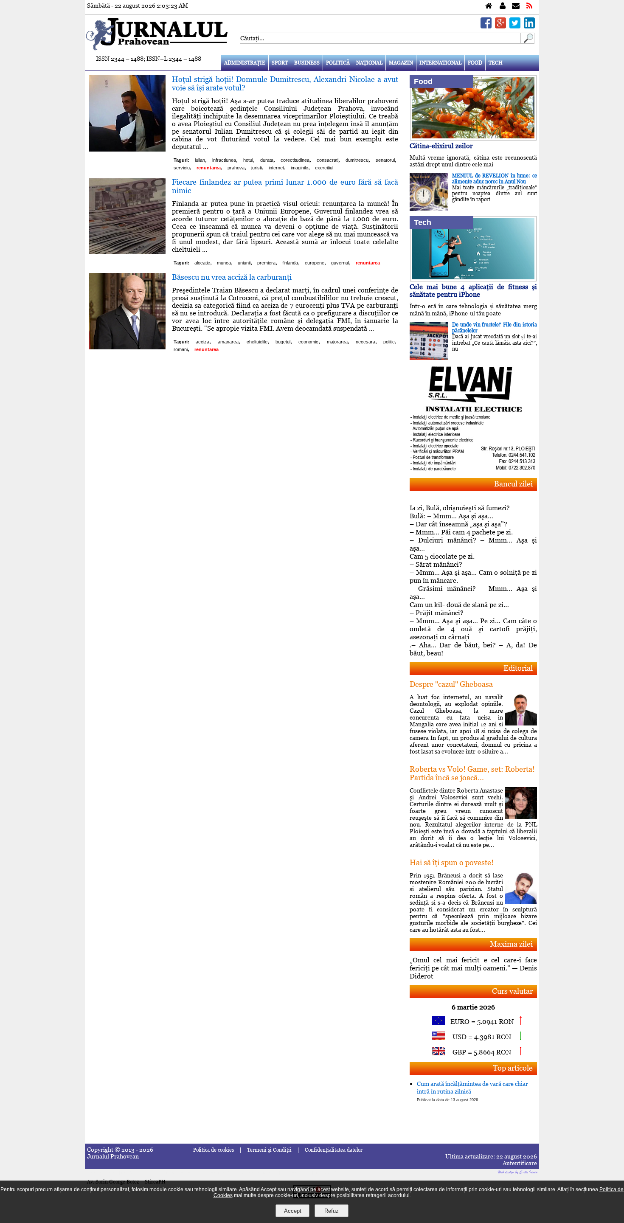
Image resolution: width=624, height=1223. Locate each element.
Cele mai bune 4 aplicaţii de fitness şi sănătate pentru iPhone (473, 290)
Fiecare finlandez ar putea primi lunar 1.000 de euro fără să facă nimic (285, 186)
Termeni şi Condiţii (269, 1150)
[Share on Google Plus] (500, 26)
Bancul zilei (513, 483)
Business (307, 63)
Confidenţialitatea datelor (334, 1150)
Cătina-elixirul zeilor (441, 146)
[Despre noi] (503, 6)
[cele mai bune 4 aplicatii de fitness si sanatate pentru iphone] (473, 279)
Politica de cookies (213, 1150)
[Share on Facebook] (486, 26)
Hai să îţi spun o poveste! (452, 862)
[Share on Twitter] (514, 26)
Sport (280, 63)
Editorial (518, 668)
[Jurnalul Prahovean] (488, 6)
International (440, 63)
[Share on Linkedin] (529, 26)
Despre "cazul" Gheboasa (451, 684)
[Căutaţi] (527, 41)
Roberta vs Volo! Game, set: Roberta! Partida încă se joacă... (472, 773)
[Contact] (516, 6)
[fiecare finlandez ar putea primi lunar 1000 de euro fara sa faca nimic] (127, 252)
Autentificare (520, 1163)
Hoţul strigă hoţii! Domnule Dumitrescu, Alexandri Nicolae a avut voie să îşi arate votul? (285, 83)
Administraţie (244, 63)
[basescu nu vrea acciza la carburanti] (127, 347)
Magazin (401, 63)
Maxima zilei (511, 943)
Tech (496, 63)
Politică (338, 63)
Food (475, 63)
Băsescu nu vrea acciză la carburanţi (232, 277)
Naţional (369, 63)
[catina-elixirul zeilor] (473, 138)
